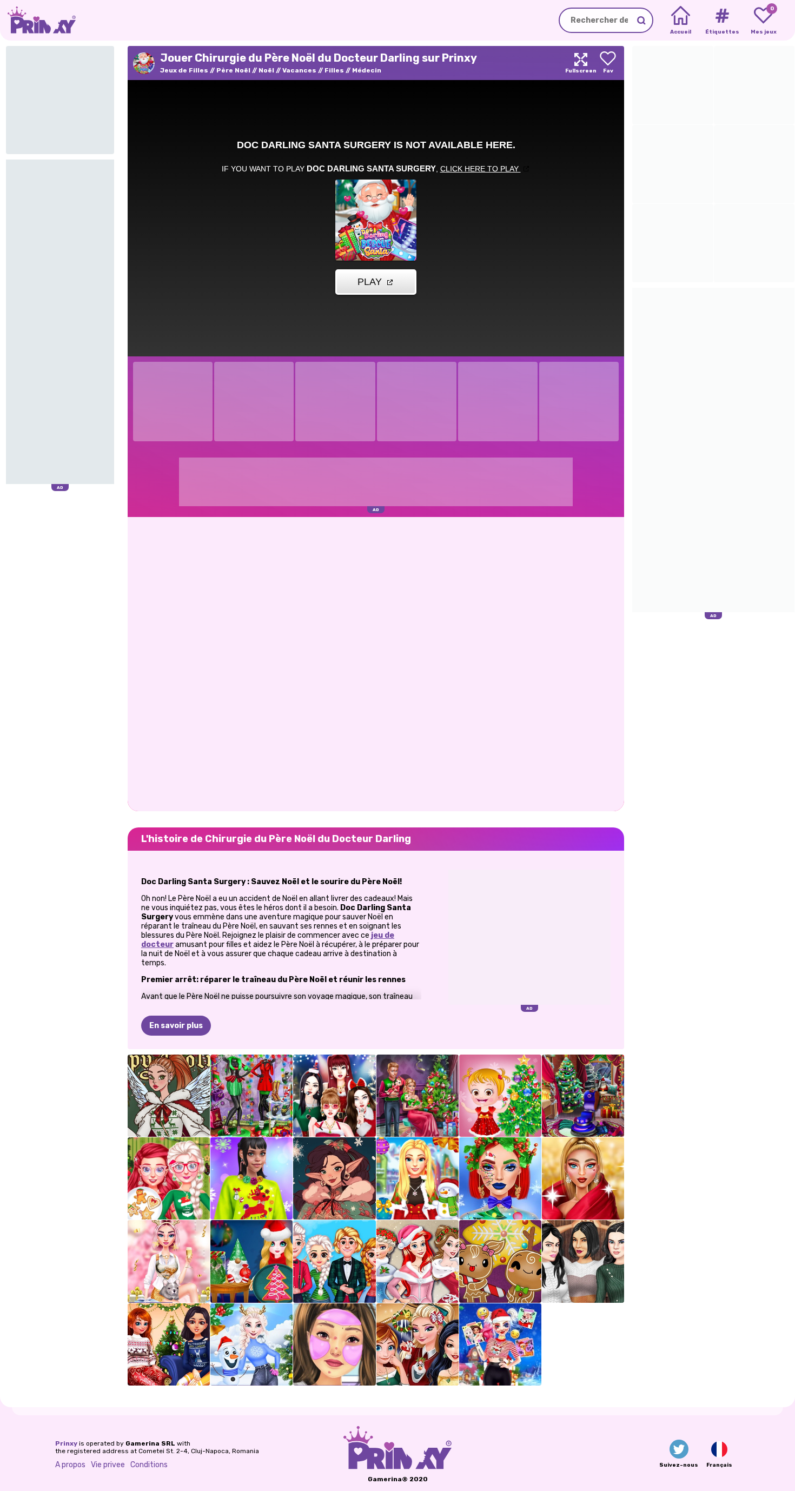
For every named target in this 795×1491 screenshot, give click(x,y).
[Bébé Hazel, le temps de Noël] (500, 1096)
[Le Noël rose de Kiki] (169, 1261)
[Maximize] (581, 63)
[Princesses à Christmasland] (417, 1344)
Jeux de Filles (184, 70)
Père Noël (233, 70)
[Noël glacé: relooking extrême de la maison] (251, 1344)
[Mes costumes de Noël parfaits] (417, 1178)
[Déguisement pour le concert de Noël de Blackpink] (334, 1096)
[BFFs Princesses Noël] (417, 1261)
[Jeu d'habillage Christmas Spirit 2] (169, 1096)
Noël (266, 70)
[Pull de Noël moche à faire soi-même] (251, 1178)
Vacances (299, 70)
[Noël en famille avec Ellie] (417, 1096)
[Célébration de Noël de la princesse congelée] (334, 1261)
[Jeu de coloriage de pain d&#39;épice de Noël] (500, 1261)
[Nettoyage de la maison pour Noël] (583, 1096)
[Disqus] (375, 663)
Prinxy (66, 1443)
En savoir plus (176, 1025)
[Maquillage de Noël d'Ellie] (500, 1178)
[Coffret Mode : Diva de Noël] (583, 1178)
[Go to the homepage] (38, 20)
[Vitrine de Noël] (251, 1096)
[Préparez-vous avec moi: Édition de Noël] (334, 1344)
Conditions (149, 1464)
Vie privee (108, 1464)
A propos (70, 1464)
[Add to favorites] (608, 63)
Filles (334, 70)
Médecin (366, 70)
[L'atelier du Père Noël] (334, 1178)
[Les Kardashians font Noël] (583, 1261)
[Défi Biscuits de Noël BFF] (169, 1178)
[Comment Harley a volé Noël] (500, 1344)
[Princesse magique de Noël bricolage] (251, 1261)
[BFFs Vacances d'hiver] (169, 1344)
